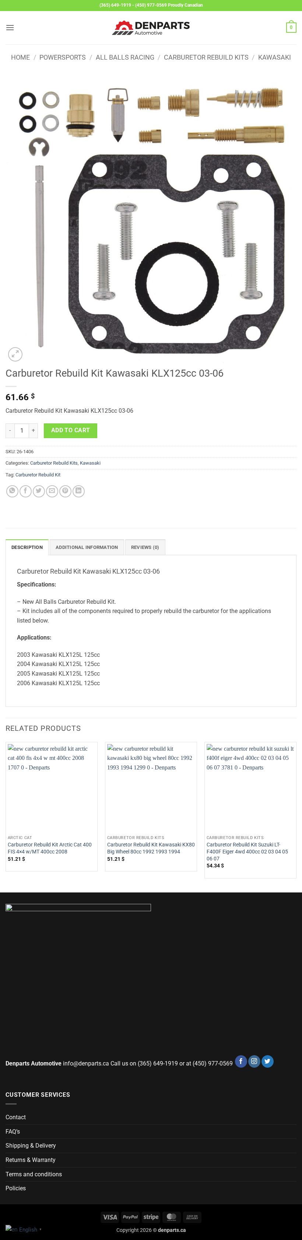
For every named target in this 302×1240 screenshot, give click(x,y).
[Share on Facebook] (26, 491)
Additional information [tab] (87, 547)
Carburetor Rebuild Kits (206, 57)
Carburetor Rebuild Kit (37, 475)
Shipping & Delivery (31, 1145)
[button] (10, 27)
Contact (16, 1117)
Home (20, 57)
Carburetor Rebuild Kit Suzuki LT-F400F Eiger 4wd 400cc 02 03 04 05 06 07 (247, 852)
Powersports (62, 57)
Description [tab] (27, 547)
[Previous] (5, 816)
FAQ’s (13, 1131)
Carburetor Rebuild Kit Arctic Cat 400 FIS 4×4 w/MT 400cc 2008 (50, 848)
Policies (16, 1188)
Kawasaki (274, 57)
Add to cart (70, 430)
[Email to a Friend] (52, 491)
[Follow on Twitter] (267, 1061)
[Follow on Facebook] (241, 1061)
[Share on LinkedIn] (79, 491)
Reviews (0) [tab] (145, 547)
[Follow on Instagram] (254, 1061)
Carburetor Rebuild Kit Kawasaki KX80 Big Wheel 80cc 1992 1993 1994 (151, 848)
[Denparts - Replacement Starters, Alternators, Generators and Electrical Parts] (151, 28)
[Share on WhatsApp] (12, 491)
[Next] (296, 816)
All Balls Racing (125, 57)
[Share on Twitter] (39, 491)
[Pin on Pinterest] (65, 491)
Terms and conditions (34, 1174)
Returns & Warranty (31, 1159)
